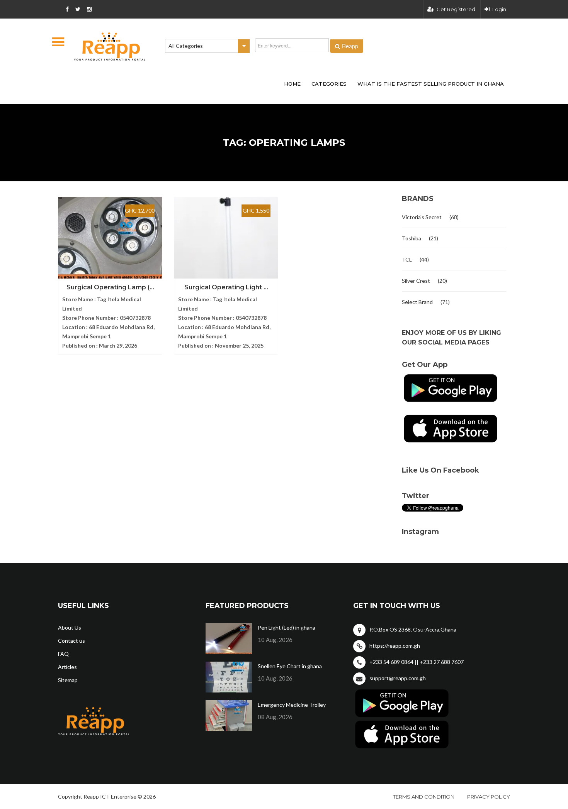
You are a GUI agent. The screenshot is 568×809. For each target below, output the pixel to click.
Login (499, 9)
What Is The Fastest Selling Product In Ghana (430, 84)
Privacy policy (488, 797)
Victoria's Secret (422, 217)
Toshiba (411, 238)
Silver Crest (416, 280)
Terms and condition (423, 797)
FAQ (63, 653)
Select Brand (417, 302)
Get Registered (456, 9)
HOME (292, 84)
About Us (69, 627)
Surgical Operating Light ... (226, 287)
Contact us (71, 640)
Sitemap (68, 680)
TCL (407, 259)
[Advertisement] (172, 91)
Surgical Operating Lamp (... (110, 287)
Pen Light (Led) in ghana (286, 627)
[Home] (110, 46)
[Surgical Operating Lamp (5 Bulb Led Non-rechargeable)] (110, 239)
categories (329, 84)
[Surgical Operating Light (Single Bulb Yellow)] (226, 239)
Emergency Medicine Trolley (292, 704)
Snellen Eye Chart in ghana (290, 666)
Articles (67, 667)
